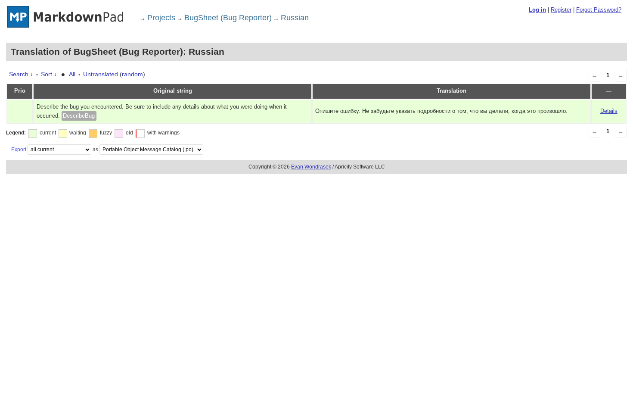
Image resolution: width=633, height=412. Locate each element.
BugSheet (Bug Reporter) (228, 17)
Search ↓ (21, 74)
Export (18, 150)
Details (608, 111)
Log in (537, 9)
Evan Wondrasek (311, 167)
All (72, 74)
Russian (295, 17)
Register (561, 9)
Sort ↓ (49, 74)
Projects (161, 17)
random (132, 74)
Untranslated (100, 74)
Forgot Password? (598, 9)
